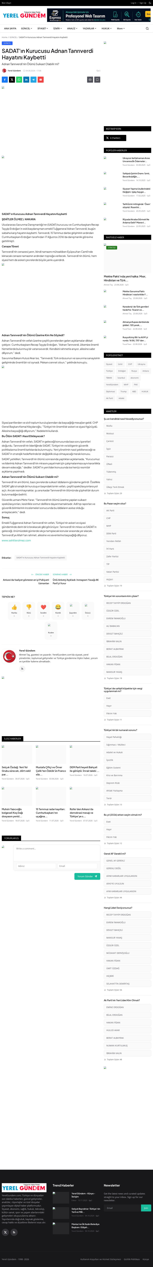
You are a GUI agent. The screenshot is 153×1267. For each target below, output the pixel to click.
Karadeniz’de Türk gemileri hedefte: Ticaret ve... (136, 308)
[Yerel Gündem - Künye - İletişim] (61, 1198)
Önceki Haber (42, 574)
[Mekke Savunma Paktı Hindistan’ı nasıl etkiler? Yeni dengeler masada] (112, 295)
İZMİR (56, 28)
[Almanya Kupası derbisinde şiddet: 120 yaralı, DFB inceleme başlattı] (112, 326)
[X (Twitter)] (5, 1232)
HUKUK (106, 28)
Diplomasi (110, 391)
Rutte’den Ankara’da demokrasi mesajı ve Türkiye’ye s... (81, 813)
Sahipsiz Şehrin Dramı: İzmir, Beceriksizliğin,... (136, 175)
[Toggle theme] (150, 3)
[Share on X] (12, 80)
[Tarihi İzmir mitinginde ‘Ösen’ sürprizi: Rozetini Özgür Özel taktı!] (112, 208)
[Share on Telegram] (33, 80)
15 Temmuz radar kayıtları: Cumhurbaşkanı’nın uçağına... (50, 813)
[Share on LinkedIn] (26, 80)
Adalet (121, 398)
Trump (124, 391)
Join (146, 1207)
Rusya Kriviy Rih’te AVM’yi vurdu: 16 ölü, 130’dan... (135, 339)
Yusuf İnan (127, 329)
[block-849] (99, 16)
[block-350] (127, 43)
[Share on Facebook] (5, 80)
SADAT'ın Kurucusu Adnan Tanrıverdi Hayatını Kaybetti (40, 557)
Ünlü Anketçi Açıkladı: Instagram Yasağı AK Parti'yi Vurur (76, 581)
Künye (146, 1259)
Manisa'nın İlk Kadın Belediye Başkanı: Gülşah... (86, 1226)
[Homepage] (24, 15)
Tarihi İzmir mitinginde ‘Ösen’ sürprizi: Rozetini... (137, 205)
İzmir (120, 364)
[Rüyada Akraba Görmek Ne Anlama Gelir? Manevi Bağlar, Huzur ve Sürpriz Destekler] (112, 224)
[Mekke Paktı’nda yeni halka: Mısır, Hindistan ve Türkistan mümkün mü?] (127, 258)
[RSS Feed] (22, 669)
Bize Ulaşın (6, 3)
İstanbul (121, 377)
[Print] (90, 80)
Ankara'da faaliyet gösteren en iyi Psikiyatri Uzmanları (26, 581)
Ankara (146, 371)
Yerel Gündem (27, 650)
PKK (136, 384)
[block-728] (51, 182)
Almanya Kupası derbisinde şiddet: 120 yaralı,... (136, 323)
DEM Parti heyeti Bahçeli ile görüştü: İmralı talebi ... (84, 769)
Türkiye (109, 371)
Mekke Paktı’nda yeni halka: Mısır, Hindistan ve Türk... (125, 278)
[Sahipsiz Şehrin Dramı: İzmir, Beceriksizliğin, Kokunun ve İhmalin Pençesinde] (112, 178)
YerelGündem (112, 384)
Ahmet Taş (108, 284)
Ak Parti (109, 398)
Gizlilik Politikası (132, 1259)
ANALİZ (71, 28)
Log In (133, 3)
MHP (126, 384)
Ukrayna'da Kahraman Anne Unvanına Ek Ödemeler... (136, 160)
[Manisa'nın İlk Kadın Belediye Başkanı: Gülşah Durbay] (61, 1228)
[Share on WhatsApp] (19, 80)
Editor (74, 1200)
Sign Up (143, 3)
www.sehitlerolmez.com (16, 540)
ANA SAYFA (10, 28)
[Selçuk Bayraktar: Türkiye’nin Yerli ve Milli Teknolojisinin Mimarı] (61, 1213)
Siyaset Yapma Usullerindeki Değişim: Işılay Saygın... (136, 190)
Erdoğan (122, 371)
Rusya (134, 371)
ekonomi (135, 377)
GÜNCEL (25, 28)
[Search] (147, 28)
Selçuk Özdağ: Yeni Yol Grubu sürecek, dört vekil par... (16, 771)
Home (4, 37)
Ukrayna (141, 364)
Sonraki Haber (60, 574)
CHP (130, 364)
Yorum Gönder (85, 876)
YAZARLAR (88, 28)
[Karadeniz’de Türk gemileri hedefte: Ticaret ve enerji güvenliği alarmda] (112, 311)
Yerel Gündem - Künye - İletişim (83, 1195)
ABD (134, 391)
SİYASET (42, 28)
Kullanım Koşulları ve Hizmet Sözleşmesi (101, 1259)
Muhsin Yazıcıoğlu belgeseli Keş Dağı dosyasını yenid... (12, 813)
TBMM (109, 377)
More (120, 28)
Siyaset (109, 364)
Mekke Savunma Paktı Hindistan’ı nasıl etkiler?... (135, 293)
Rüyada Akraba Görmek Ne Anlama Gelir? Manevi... (136, 221)
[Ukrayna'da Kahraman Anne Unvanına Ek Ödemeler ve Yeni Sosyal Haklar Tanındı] (112, 162)
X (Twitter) (115, 138)
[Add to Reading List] (97, 80)
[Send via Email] (41, 80)
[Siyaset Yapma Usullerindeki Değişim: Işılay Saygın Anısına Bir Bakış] (112, 193)
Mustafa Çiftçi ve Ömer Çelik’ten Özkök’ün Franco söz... (51, 771)
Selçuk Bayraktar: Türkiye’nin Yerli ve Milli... (86, 1210)
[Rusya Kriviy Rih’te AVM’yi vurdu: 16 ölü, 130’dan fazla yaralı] (112, 341)
